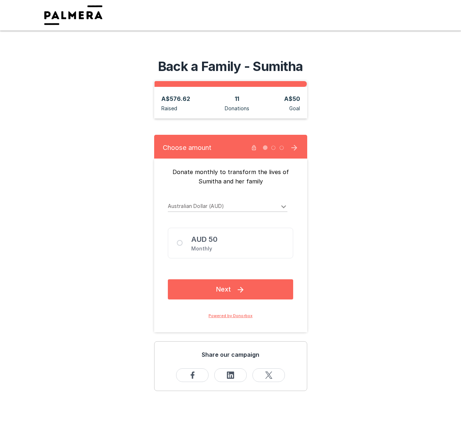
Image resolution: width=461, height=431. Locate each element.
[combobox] (228, 207)
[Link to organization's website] (73, 15)
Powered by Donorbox (230, 316)
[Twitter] (268, 375)
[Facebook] (192, 375)
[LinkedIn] (230, 375)
